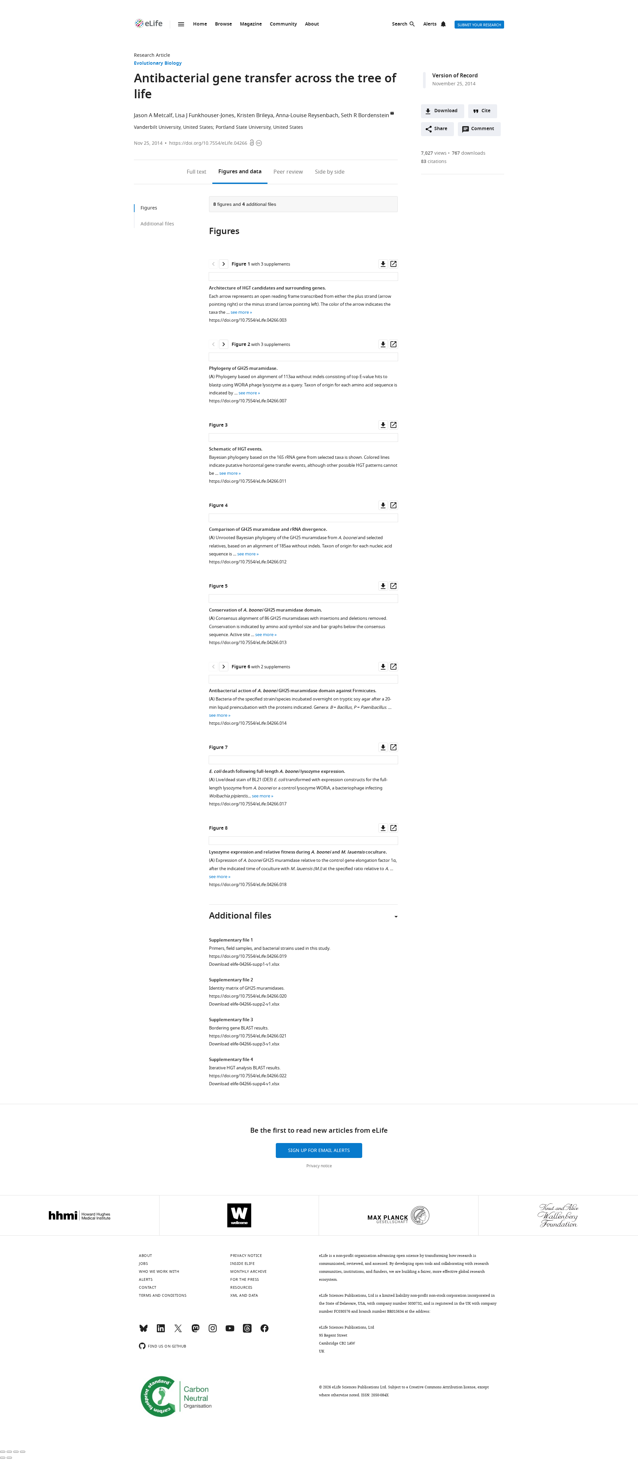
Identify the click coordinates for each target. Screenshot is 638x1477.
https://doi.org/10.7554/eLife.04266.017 (247, 804)
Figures (240, 172)
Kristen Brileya (255, 116)
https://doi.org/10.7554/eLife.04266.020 (247, 996)
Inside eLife (242, 1263)
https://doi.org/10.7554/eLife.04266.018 (247, 884)
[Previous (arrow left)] (2, 1458)
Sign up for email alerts (319, 1150)
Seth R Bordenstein (365, 116)
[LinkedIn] (160, 1331)
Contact (148, 1287)
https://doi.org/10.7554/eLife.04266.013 (247, 642)
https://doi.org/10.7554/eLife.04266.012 (247, 562)
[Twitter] (178, 1331)
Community (283, 24)
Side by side (330, 172)
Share (440, 129)
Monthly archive (248, 1271)
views (434, 153)
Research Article (152, 55)
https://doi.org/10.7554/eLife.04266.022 (247, 1076)
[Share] (9, 1452)
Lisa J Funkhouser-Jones (204, 116)
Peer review (288, 172)
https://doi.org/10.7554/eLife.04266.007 (247, 401)
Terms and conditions (162, 1295)
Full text (196, 172)
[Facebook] (264, 1331)
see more (240, 312)
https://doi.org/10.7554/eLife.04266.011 (247, 481)
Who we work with (159, 1271)
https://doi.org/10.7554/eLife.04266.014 (247, 723)
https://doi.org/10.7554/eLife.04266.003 (247, 320)
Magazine (251, 24)
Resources (241, 1287)
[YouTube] (230, 1331)
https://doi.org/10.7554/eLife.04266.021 (247, 1036)
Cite (485, 111)
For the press (244, 1279)
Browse (223, 24)
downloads (468, 153)
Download (446, 111)
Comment (485, 130)
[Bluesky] (143, 1331)
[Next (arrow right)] (9, 1458)
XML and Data (244, 1295)
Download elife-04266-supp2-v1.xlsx (244, 1004)
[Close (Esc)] (2, 1452)
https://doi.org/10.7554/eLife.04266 (208, 143)
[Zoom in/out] (22, 1452)
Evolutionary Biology (158, 63)
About (312, 24)
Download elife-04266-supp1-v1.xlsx (244, 964)
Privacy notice (319, 1166)
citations (434, 161)
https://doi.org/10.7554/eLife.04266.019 (247, 956)
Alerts (430, 24)
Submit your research (479, 25)
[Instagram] (212, 1331)
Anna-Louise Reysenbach (307, 116)
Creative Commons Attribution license (442, 1387)
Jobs (143, 1263)
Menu (181, 24)
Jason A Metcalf (153, 116)
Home (200, 24)
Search (399, 24)
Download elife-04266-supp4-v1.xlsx (244, 1084)
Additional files (157, 223)
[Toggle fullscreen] (16, 1452)
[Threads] (247, 1331)
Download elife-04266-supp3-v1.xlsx (244, 1044)
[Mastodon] (195, 1331)
